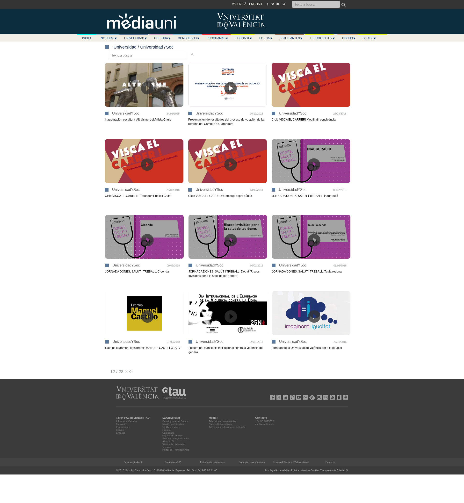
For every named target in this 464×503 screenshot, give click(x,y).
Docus (348, 38)
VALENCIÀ (239, 4)
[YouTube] (278, 4)
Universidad (135, 38)
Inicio (86, 38)
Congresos (188, 38)
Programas (217, 38)
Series (369, 38)
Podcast (243, 38)
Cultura (162, 38)
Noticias (109, 38)
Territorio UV (322, 38)
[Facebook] (267, 4)
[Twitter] (272, 4)
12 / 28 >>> (121, 371)
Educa (265, 38)
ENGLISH (255, 4)
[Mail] (283, 4)
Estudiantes (291, 38)
